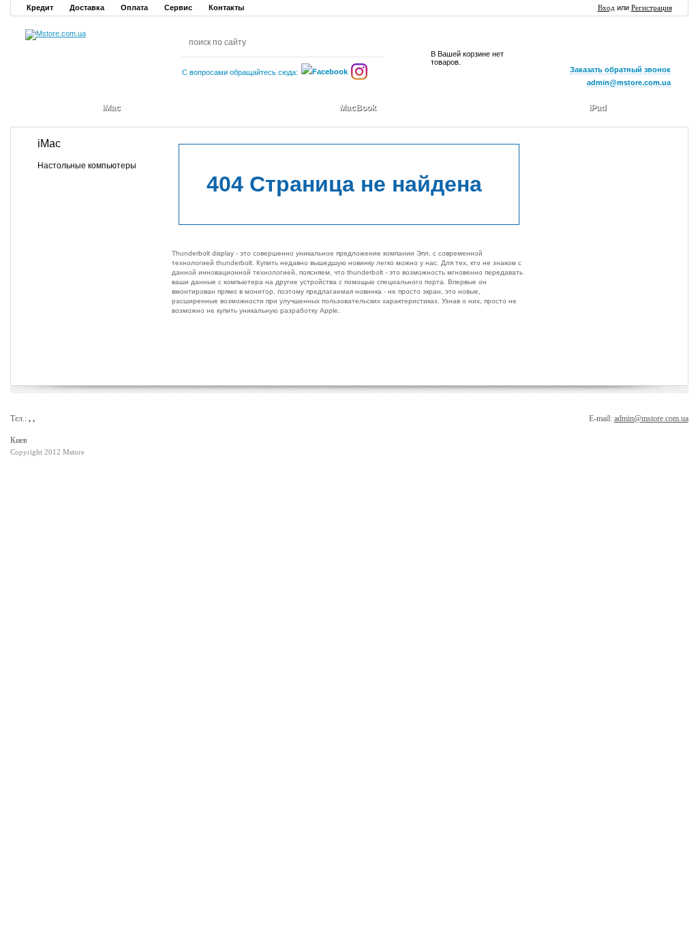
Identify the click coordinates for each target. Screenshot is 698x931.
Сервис (178, 7)
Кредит (40, 7)
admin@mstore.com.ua (651, 418)
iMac (111, 107)
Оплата (134, 7)
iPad (597, 107)
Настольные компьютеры (86, 165)
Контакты (226, 7)
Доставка (87, 7)
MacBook (357, 107)
